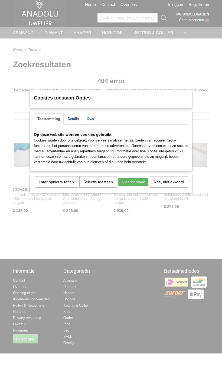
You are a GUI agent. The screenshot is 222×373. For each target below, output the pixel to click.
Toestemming (48, 119)
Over (90, 119)
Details (73, 119)
